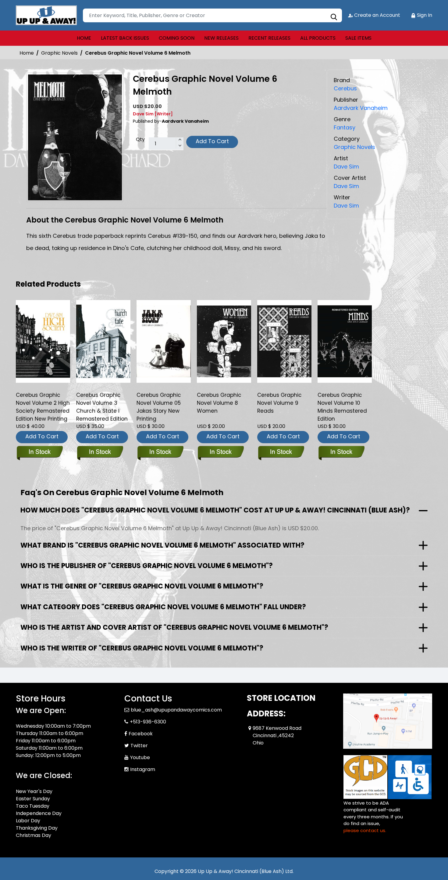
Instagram (142, 769)
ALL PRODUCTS (318, 38)
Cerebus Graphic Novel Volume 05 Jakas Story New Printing (159, 406)
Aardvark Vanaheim (361, 108)
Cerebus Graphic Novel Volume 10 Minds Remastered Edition (342, 406)
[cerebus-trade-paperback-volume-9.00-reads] (284, 341)
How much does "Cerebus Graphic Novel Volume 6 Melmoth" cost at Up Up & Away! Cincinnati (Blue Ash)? (215, 510)
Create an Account (376, 15)
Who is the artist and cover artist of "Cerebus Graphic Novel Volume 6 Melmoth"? (174, 627)
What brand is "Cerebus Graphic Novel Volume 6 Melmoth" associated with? (162, 545)
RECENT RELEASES (269, 38)
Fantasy (344, 127)
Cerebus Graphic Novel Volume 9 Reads (279, 403)
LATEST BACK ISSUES (125, 38)
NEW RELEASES (221, 38)
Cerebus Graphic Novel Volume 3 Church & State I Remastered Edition (102, 406)
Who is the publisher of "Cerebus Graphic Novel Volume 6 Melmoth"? (146, 565)
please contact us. (364, 830)
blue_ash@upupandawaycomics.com (176, 709)
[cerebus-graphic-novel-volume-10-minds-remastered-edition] (345, 341)
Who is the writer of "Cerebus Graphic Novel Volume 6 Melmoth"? (141, 648)
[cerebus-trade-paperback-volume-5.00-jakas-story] (164, 341)
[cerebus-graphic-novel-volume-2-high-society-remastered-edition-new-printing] (43, 341)
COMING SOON (176, 38)
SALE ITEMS (358, 38)
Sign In (424, 15)
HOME (84, 38)
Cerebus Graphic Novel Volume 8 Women (219, 403)
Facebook (141, 733)
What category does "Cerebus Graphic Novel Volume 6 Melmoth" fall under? (163, 607)
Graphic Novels (59, 52)
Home (27, 52)
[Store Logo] (46, 15)
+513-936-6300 (148, 721)
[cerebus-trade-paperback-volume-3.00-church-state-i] (103, 341)
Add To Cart (212, 141)
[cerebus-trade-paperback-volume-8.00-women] (224, 341)
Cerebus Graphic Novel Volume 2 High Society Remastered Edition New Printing (43, 406)
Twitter (139, 745)
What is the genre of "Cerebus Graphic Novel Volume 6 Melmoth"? (141, 586)
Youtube (140, 757)
